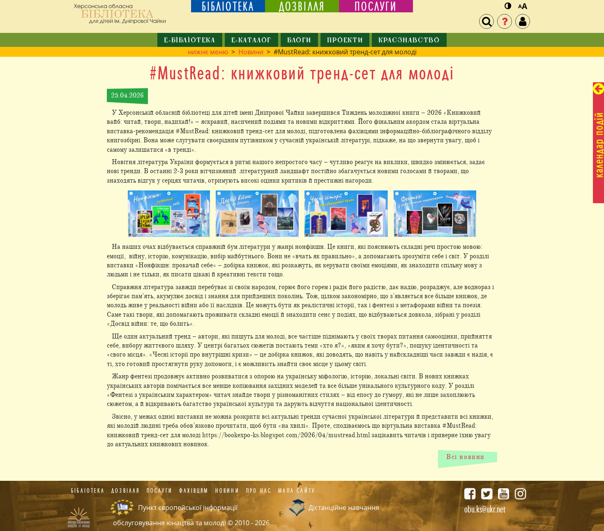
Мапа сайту (296, 490)
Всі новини (465, 457)
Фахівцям (194, 490)
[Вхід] (522, 21)
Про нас (259, 490)
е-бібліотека (189, 40)
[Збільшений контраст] (507, 6)
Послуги (160, 490)
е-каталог (251, 40)
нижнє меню (208, 51)
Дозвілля (125, 490)
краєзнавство (409, 40)
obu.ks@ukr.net (484, 509)
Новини (250, 51)
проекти (345, 40)
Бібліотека (88, 490)
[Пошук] (486, 21)
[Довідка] (504, 21)
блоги (299, 40)
